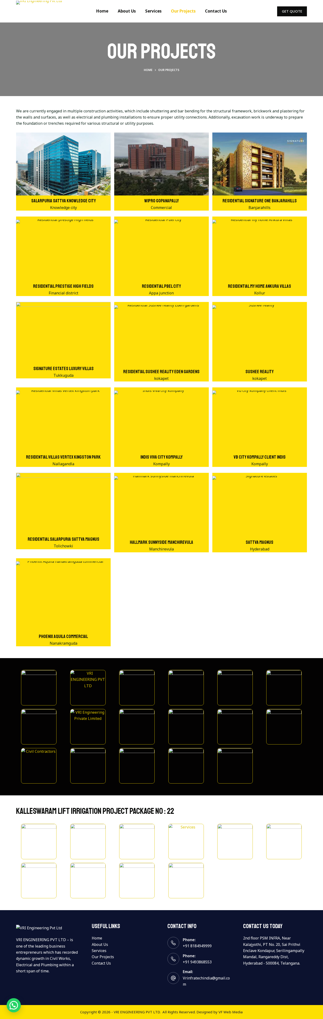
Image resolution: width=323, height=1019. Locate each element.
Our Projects (183, 11)
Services (153, 11)
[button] (14, 1005)
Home (102, 11)
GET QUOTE (292, 11)
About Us (127, 11)
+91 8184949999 (197, 945)
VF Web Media (230, 1012)
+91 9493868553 (197, 962)
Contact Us (216, 11)
